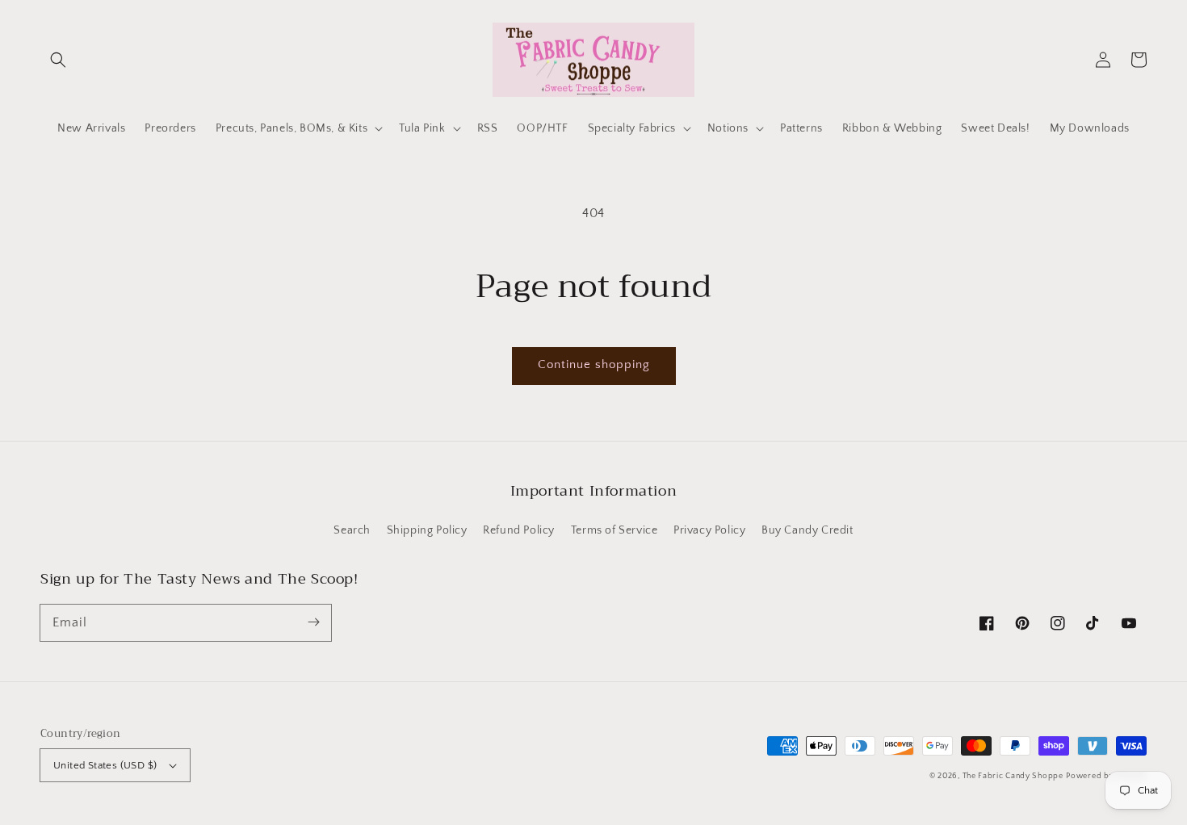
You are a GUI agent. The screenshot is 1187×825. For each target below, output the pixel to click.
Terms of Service (614, 530)
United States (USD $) (105, 765)
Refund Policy (519, 530)
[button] (58, 59)
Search (352, 530)
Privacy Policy (709, 530)
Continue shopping (594, 364)
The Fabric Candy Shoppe (1013, 776)
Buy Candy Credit (807, 530)
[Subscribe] (313, 622)
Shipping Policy (427, 530)
